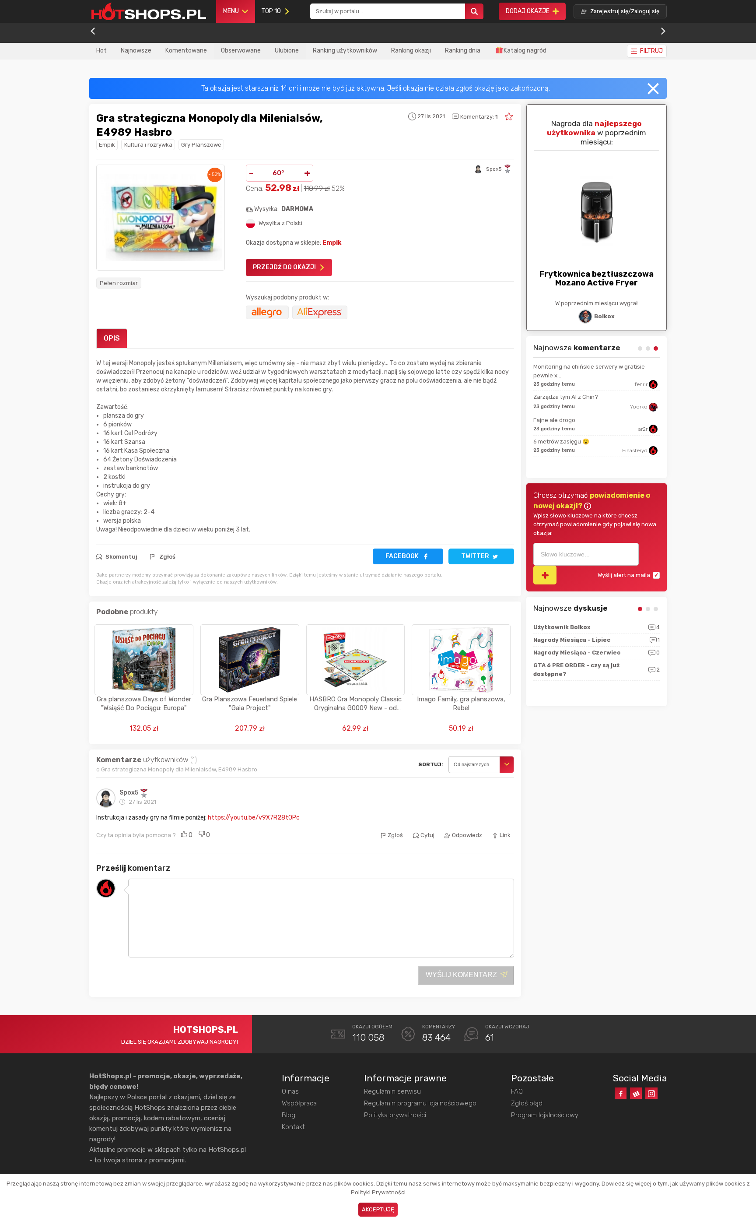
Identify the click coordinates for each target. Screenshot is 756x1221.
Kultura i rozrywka (148, 144)
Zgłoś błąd (526, 1103)
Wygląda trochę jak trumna (575, 448)
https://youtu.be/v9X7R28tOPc (254, 817)
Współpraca (299, 1103)
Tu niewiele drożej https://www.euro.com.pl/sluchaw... (586, 422)
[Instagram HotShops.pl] (651, 1093)
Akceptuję (378, 1209)
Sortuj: (430, 764)
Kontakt (293, 1127)
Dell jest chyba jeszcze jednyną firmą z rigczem (602, 397)
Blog (288, 1115)
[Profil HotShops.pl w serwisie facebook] (620, 1093)
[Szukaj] (474, 12)
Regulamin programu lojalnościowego (420, 1103)
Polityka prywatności (395, 1115)
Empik (107, 144)
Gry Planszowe (201, 144)
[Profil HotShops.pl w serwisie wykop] (636, 1093)
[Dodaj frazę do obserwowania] (544, 575)
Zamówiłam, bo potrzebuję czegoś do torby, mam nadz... (598, 371)
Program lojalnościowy (544, 1115)
